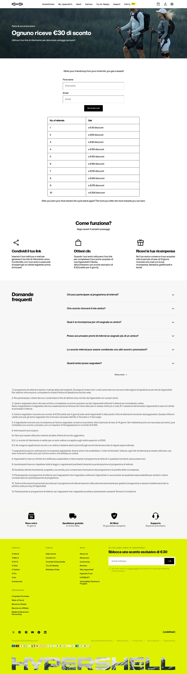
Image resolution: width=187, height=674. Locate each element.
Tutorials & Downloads (55, 561)
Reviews (83, 565)
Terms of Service (153, 641)
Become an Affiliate (20, 608)
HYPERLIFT (85, 577)
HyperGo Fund (86, 573)
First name (68, 79)
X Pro (14, 573)
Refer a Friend (18, 600)
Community (85, 561)
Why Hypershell (86, 569)
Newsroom (84, 557)
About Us (84, 553)
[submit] (169, 561)
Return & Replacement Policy (102, 641)
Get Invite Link (93, 108)
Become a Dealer (19, 604)
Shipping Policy (169, 641)
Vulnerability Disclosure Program (90, 582)
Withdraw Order (53, 569)
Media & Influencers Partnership (20, 613)
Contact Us (50, 557)
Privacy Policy (138, 641)
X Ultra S (15, 553)
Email (65, 93)
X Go (14, 577)
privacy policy (133, 568)
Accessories (17, 581)
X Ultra (15, 565)
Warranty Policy (122, 641)
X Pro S (15, 561)
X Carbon (16, 569)
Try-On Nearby (52, 565)
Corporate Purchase (20, 596)
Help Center (51, 553)
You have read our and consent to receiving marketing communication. (140, 569)
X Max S (15, 557)
